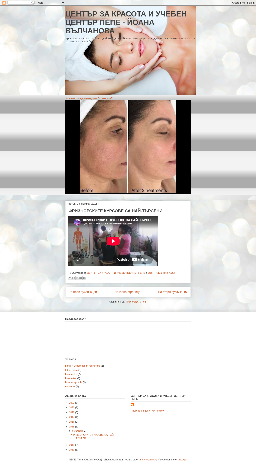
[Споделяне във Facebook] (81, 278)
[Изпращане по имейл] (70, 278)
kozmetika (70, 378)
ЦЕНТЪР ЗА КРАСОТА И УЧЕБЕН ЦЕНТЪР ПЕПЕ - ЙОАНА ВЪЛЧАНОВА (126, 22)
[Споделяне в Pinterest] (84, 278)
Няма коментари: (165, 272)
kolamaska (71, 374)
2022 (72, 402)
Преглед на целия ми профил (148, 410)
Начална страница (127, 292)
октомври (77, 430)
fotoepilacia (71, 370)
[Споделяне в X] (77, 278)
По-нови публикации (82, 292)
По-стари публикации (173, 292)
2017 (72, 417)
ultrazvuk (70, 386)
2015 (72, 426)
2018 (72, 412)
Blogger (182, 459)
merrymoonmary (148, 459)
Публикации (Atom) (136, 301)
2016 (72, 421)
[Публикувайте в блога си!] (74, 278)
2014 (72, 445)
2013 (72, 449)
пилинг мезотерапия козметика (82, 365)
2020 (72, 407)
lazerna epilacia (73, 382)
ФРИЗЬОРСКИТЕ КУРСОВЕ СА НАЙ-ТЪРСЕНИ (115, 210)
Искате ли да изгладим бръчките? (89, 98)
